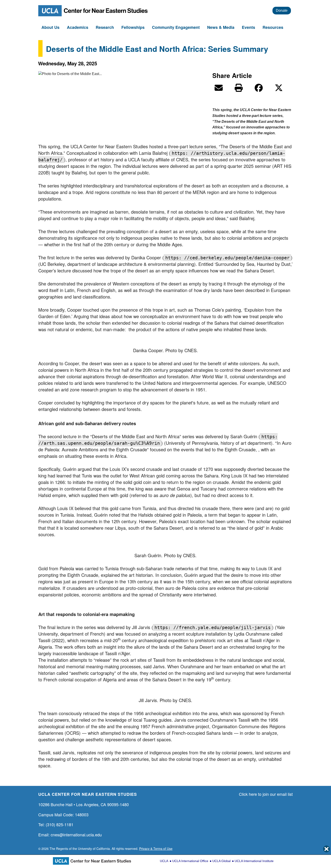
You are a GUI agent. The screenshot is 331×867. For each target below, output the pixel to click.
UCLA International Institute (254, 861)
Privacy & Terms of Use (155, 848)
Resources (273, 27)
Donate (282, 10)
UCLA (164, 861)
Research (105, 27)
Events (249, 27)
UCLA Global (221, 861)
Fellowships (133, 27)
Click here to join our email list (266, 794)
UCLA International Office (190, 861)
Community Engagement (176, 27)
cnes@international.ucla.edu (76, 834)
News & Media (221, 27)
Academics (78, 27)
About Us (51, 27)
